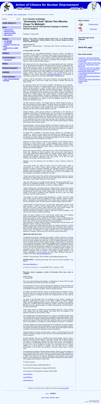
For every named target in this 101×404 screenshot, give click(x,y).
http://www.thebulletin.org (54, 74)
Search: (4, 19)
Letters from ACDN (9, 33)
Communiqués (8, 29)
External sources (9, 31)
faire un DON (65, 388)
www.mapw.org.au (28, 380)
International (8, 60)
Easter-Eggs (96, 401)
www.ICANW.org (27, 374)
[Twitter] (81, 42)
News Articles (8, 35)
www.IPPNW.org (27, 377)
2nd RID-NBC (8, 41)
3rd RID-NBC (8, 43)
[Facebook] (79, 42)
